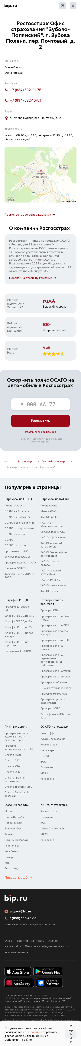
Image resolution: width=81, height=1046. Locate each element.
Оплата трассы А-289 (18, 786)
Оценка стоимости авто (56, 688)
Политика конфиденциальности (47, 946)
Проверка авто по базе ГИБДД (55, 617)
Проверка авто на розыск (51, 647)
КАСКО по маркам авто (55, 585)
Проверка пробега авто (55, 682)
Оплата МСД (13, 754)
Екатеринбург (13, 828)
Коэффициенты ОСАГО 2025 (19, 575)
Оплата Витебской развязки (17, 794)
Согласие (46, 767)
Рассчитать (40, 421)
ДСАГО (9, 539)
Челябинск (11, 851)
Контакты (37, 940)
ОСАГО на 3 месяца (17, 511)
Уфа (7, 862)
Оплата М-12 (13, 772)
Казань (9, 834)
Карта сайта (13, 946)
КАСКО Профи (49, 517)
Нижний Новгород (16, 840)
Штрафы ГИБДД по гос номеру (19, 634)
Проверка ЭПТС (50, 708)
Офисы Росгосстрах (55, 461)
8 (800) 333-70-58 (23, 918)
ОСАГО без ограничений (20, 522)
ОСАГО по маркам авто (19, 528)
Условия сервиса (16, 952)
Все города (12, 868)
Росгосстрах (26, 461)
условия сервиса (40, 441)
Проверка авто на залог (55, 676)
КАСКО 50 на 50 (50, 579)
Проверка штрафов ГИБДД (17, 608)
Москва (9, 811)
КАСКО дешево (50, 591)
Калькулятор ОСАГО (17, 557)
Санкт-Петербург (16, 817)
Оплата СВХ (12, 760)
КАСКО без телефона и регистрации (55, 554)
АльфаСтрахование (52, 739)
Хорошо (71, 1034)
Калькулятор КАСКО (53, 531)
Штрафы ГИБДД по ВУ (18, 621)
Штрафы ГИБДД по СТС (19, 615)
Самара (9, 857)
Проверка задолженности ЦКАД (19, 747)
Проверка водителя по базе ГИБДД (54, 701)
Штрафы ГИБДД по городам (16, 643)
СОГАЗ (44, 756)
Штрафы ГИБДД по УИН (19, 627)
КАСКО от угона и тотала (51, 563)
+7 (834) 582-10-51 (25, 100)
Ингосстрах (48, 750)
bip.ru (8, 461)
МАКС (44, 773)
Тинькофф (47, 733)
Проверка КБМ (49, 610)
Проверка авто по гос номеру (54, 632)
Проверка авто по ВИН (54, 625)
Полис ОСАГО (13, 505)
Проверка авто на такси (55, 671)
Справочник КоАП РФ (18, 651)
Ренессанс (47, 778)
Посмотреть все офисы (28, 214)
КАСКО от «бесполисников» (51, 524)
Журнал (53, 940)
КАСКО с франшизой (53, 537)
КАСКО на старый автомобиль (51, 544)
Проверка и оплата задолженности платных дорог (16, 736)
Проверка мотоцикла (53, 693)
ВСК (43, 761)
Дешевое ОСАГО (15, 568)
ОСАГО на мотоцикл (17, 545)
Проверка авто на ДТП (54, 640)
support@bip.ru (20, 911)
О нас (8, 940)
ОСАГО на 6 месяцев (18, 517)
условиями (34, 1032)
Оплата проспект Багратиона (16, 779)
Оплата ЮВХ (13, 766)
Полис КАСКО (48, 505)
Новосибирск (13, 822)
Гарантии (22, 940)
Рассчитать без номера (40, 432)
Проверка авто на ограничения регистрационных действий (51, 660)
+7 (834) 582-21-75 (25, 90)
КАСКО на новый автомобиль (50, 572)
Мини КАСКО (48, 511)
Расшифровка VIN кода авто (55, 715)
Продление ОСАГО (16, 551)
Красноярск (12, 845)
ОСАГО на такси (15, 534)
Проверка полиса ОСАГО (20, 562)
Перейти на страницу (30, 278)
